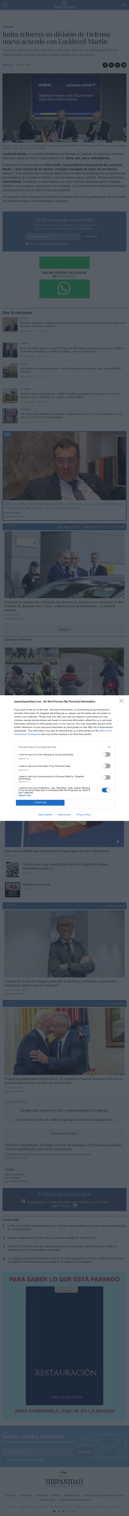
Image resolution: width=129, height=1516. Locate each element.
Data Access (64, 814)
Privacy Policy (83, 814)
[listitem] (64, 747)
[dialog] (64, 758)
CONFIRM (40, 802)
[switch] (106, 754)
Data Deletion (45, 814)
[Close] (122, 702)
